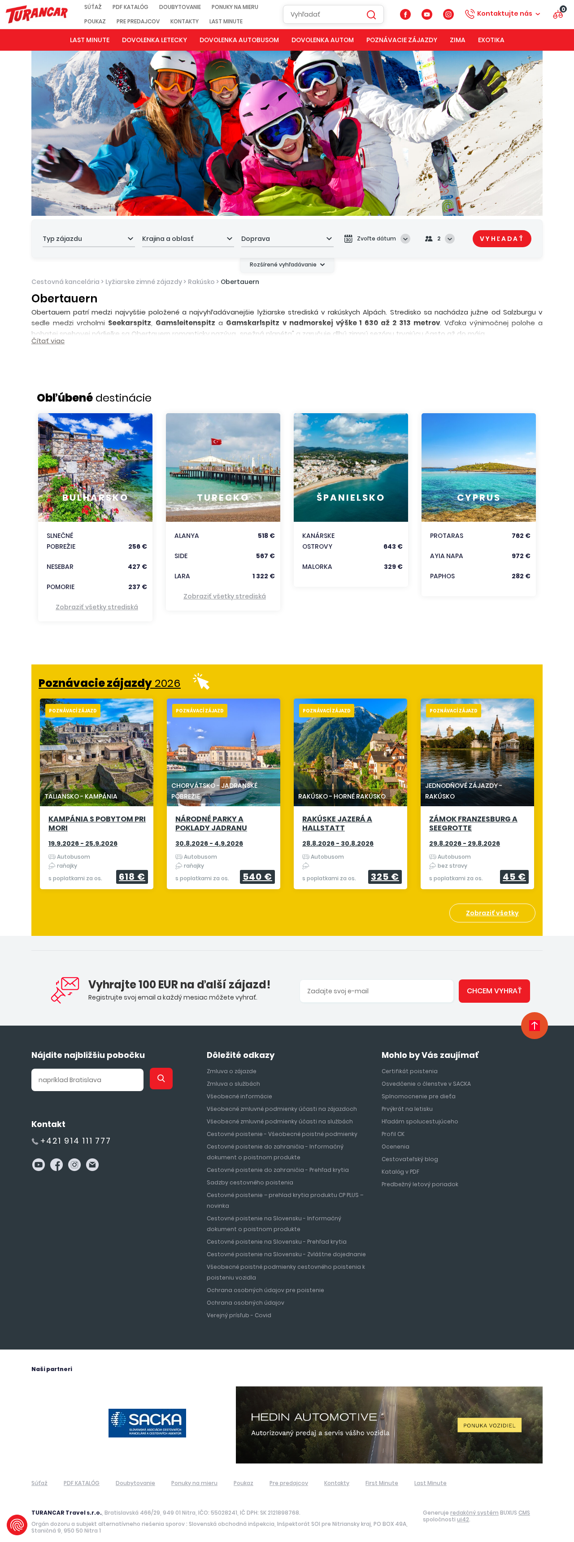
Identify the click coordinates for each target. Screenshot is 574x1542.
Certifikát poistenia (410, 1071)
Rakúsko (201, 281)
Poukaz (95, 21)
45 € (514, 876)
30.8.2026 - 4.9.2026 (209, 843)
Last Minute (226, 21)
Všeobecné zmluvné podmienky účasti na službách (280, 1121)
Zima (457, 39)
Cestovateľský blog (410, 1159)
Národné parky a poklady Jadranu (211, 824)
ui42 (463, 1519)
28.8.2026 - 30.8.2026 (338, 843)
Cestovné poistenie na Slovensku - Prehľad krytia (277, 1241)
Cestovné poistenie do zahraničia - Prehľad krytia (278, 1170)
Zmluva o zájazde (232, 1071)
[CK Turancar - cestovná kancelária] (36, 14)
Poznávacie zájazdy (401, 39)
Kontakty (184, 21)
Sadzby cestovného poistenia (250, 1182)
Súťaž (93, 7)
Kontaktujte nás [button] (504, 13)
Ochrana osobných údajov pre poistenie (265, 1290)
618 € (132, 876)
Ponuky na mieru (235, 7)
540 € (257, 876)
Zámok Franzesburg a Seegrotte (473, 824)
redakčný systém (474, 1512)
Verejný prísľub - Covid (239, 1315)
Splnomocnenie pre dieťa (419, 1096)
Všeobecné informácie (239, 1096)
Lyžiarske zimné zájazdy (143, 281)
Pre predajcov (138, 21)
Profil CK (393, 1134)
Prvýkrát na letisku (407, 1109)
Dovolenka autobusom (239, 39)
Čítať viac (48, 340)
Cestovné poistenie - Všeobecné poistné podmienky (282, 1134)
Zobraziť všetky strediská (97, 607)
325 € (385, 876)
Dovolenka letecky (154, 39)
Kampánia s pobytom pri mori (97, 824)
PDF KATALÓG (130, 7)
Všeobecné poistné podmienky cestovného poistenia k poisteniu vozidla (286, 1272)
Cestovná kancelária (65, 281)
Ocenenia (395, 1146)
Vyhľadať (502, 238)
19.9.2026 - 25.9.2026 (82, 843)
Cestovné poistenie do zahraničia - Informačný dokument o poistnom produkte (275, 1152)
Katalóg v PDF (400, 1171)
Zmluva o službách (233, 1084)
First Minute (381, 1483)
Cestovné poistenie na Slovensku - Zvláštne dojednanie (286, 1254)
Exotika (491, 39)
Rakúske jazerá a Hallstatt (337, 824)
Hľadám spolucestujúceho (420, 1121)
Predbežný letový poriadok (420, 1184)
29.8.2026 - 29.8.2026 (464, 843)
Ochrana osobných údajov (245, 1302)
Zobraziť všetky (492, 913)
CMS (524, 1512)
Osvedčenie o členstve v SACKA (426, 1084)
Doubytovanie (180, 7)
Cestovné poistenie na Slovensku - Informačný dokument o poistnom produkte (274, 1223)
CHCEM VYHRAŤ (494, 991)
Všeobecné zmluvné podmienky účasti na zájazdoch (282, 1109)
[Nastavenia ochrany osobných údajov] (17, 1525)
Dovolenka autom (322, 39)
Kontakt (48, 1124)
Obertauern (240, 281)
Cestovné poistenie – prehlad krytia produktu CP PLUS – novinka (285, 1200)
